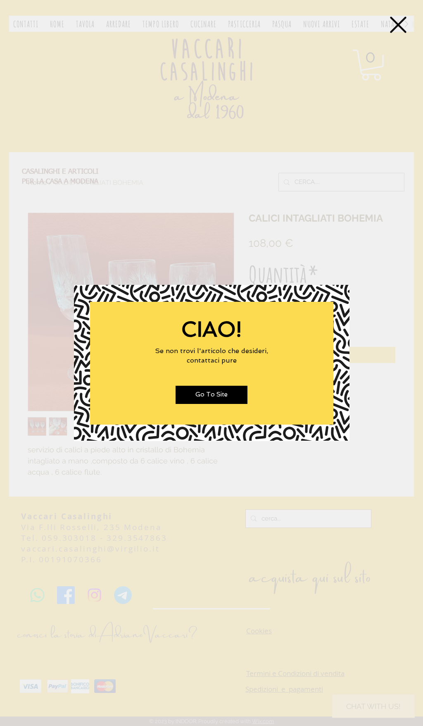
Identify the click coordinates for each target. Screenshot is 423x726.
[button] (398, 25)
